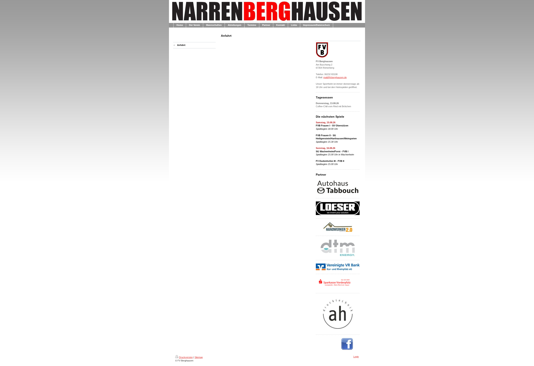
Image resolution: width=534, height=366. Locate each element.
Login (356, 356)
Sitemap (199, 357)
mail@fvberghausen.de (335, 77)
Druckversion (186, 357)
